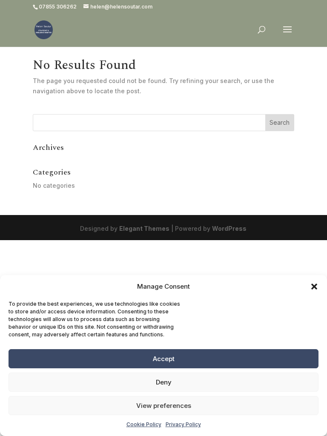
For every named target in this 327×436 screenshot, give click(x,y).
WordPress (229, 228)
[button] (314, 286)
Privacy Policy (183, 424)
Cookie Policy (143, 424)
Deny (164, 382)
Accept (164, 359)
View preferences (163, 406)
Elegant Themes (144, 228)
